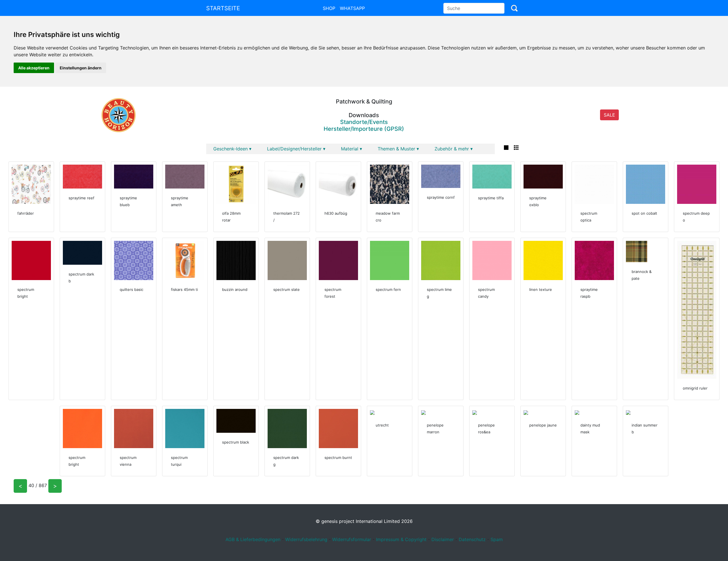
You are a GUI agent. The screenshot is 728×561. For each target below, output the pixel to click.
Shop (329, 8)
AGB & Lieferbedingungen (253, 539)
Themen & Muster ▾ (398, 149)
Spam (497, 539)
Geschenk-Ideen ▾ (232, 149)
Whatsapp (352, 8)
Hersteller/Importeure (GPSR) (364, 128)
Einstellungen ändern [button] (81, 67)
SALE (609, 115)
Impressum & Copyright (401, 539)
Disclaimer (442, 539)
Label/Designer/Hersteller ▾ (296, 149)
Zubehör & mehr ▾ (454, 149)
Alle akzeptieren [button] (33, 67)
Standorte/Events (364, 122)
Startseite (223, 8)
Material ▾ (351, 149)
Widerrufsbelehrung (306, 539)
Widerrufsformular (351, 539)
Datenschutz (472, 539)
